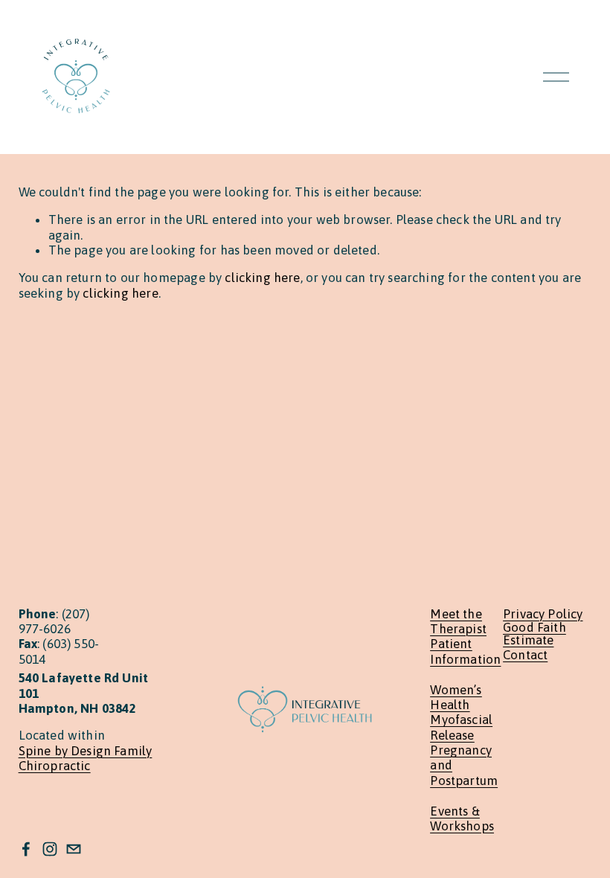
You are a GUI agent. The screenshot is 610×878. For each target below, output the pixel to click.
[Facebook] (26, 849)
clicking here (262, 277)
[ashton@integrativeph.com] (73, 849)
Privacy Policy (542, 614)
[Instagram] (49, 849)
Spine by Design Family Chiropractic (85, 758)
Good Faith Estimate (534, 634)
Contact (525, 655)
